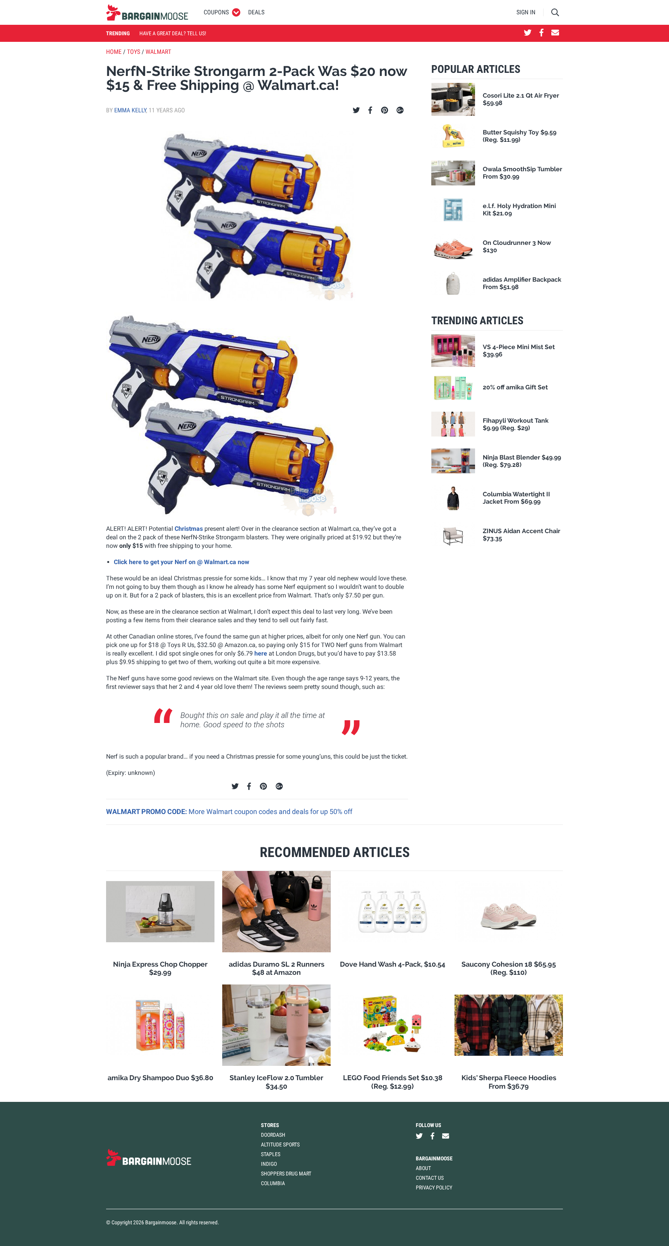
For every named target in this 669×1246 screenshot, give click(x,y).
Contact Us (430, 1178)
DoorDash (273, 1135)
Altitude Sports (280, 1144)
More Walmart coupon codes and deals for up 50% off (270, 811)
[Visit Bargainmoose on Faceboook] (541, 33)
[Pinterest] (385, 110)
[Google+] (400, 110)
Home (114, 51)
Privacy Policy (434, 1187)
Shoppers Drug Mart (286, 1173)
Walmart (158, 51)
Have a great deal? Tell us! (172, 33)
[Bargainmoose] (147, 12)
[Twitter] (356, 110)
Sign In (525, 12)
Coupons (216, 12)
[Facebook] (370, 110)
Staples (270, 1154)
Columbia (273, 1183)
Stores (270, 1125)
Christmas (189, 528)
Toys (133, 51)
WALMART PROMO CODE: (147, 811)
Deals (256, 12)
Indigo (269, 1164)
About (423, 1168)
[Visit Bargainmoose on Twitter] (527, 33)
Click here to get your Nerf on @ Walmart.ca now (181, 562)
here (260, 653)
